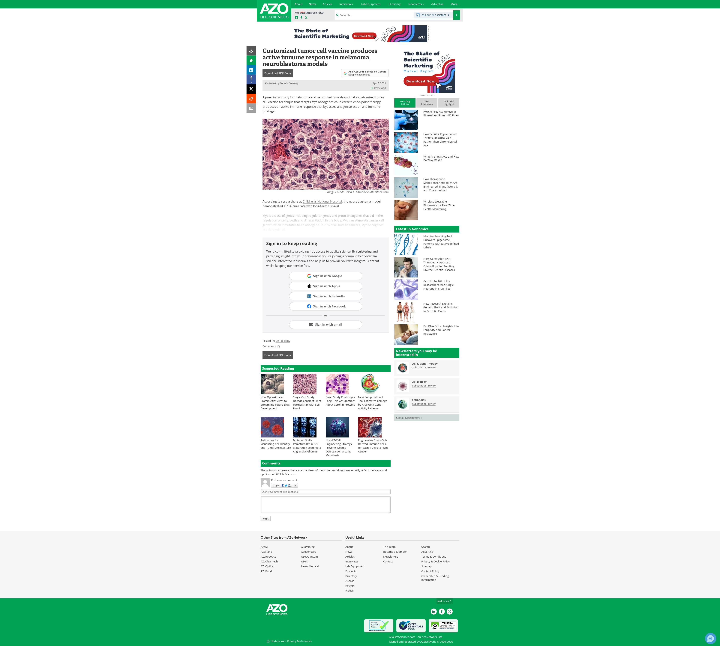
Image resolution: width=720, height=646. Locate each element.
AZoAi (304, 561)
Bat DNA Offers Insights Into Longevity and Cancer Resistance (441, 329)
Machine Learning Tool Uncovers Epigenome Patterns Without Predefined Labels (441, 241)
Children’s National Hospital (322, 201)
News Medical (310, 566)
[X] (251, 89)
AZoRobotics (268, 556)
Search (425, 547)
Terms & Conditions (433, 556)
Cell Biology (283, 340)
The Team (389, 547)
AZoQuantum (309, 556)
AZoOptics (267, 566)
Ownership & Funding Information (435, 578)
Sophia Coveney (289, 83)
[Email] (251, 108)
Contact (388, 561)
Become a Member (395, 551)
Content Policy (430, 571)
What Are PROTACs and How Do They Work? (441, 158)
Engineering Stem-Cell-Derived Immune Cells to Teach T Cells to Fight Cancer (373, 445)
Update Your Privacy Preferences (291, 641)
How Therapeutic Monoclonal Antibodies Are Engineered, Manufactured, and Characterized (440, 184)
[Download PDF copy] (251, 51)
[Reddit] (251, 98)
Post (265, 518)
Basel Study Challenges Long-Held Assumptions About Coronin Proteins (341, 400)
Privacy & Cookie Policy (435, 561)
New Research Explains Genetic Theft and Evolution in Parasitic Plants (440, 307)
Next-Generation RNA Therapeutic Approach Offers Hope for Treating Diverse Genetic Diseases (439, 264)
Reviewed (380, 88)
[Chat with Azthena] (710, 638)
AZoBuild (266, 571)
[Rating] (251, 60)
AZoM (264, 547)
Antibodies (419, 400)
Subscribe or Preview (424, 367)
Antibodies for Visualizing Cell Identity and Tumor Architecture (276, 443)
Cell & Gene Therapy (425, 363)
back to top (443, 601)
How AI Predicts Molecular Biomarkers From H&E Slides (441, 113)
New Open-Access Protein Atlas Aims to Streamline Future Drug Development (275, 402)
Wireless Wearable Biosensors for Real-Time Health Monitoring (439, 205)
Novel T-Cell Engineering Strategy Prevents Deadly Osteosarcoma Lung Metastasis (339, 447)
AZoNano (266, 551)
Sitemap (426, 566)
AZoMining (308, 547)
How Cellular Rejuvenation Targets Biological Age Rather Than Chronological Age (440, 139)
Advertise (427, 551)
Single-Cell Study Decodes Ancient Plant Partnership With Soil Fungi (307, 402)
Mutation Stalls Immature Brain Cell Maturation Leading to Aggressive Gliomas (307, 445)
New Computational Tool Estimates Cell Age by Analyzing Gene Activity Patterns (372, 402)
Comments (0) (271, 346)
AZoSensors (308, 551)
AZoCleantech (269, 561)
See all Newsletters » (409, 417)
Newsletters (390, 556)
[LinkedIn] (251, 70)
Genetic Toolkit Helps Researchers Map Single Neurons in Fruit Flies (438, 284)
